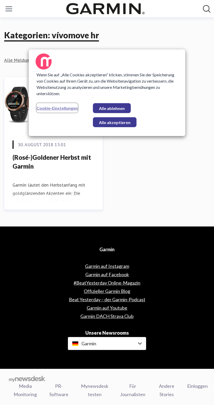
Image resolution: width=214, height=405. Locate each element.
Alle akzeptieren (114, 122)
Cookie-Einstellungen (57, 108)
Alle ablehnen (112, 108)
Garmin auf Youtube (107, 308)
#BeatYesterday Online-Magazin (107, 283)
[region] (107, 93)
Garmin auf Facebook (107, 274)
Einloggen (197, 386)
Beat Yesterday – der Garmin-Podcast (107, 299)
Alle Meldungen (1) (23, 60)
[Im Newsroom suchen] (207, 9)
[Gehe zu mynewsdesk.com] (27, 378)
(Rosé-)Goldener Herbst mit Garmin (52, 162)
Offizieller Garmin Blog (107, 291)
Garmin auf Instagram (107, 266)
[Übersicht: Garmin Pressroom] (105, 8)
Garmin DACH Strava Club (107, 316)
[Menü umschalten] (9, 8)
